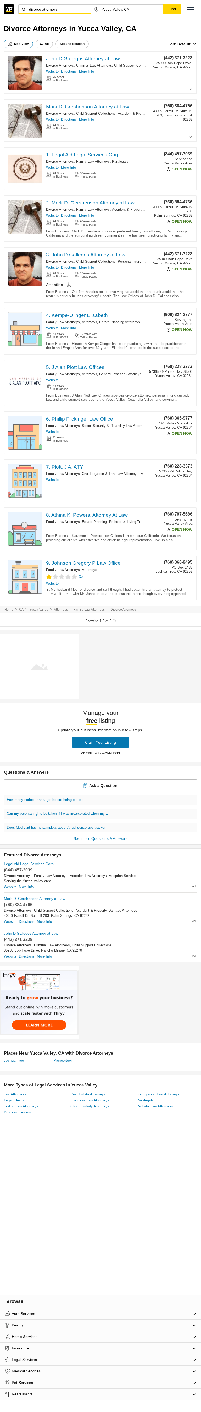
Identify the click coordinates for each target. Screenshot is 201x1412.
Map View (21, 44)
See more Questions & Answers (100, 838)
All (47, 44)
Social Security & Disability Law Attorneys (115, 426)
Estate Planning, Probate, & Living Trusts (114, 522)
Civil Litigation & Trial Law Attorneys (110, 474)
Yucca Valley (39, 609)
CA (21, 609)
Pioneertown (63, 1060)
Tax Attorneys (15, 1094)
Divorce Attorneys (60, 65)
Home (8, 609)
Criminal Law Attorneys (94, 65)
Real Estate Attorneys (88, 1094)
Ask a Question (103, 785)
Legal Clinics (14, 1100)
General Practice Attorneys (120, 374)
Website (52, 71)
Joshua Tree (14, 1060)
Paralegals (120, 161)
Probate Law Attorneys (155, 1106)
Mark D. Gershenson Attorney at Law (87, 106)
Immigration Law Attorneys (158, 1094)
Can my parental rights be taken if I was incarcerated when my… (57, 814)
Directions (69, 71)
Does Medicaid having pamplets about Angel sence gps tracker (56, 827)
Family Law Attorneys (93, 161)
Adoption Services (123, 876)
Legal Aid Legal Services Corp (29, 864)
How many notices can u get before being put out (45, 800)
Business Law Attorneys (89, 1100)
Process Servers (17, 1112)
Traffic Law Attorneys (21, 1106)
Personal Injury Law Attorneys (141, 261)
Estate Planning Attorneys (119, 322)
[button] (190, 9)
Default (184, 44)
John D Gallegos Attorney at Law (83, 58)
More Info (86, 71)
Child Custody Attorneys (89, 1106)
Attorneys (89, 322)
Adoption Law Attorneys (88, 876)
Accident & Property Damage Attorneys (143, 209)
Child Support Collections (134, 65)
